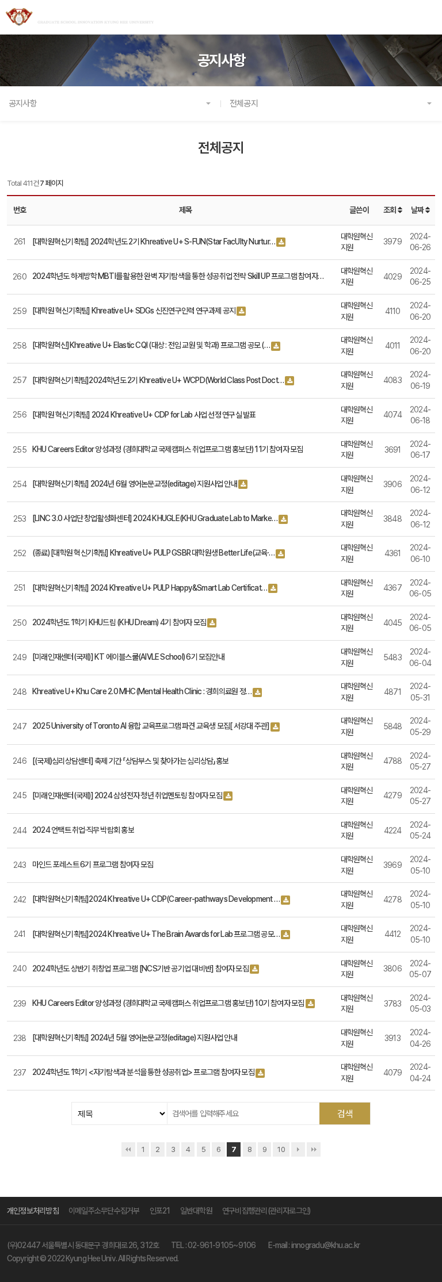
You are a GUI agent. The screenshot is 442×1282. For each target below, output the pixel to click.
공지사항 (23, 103)
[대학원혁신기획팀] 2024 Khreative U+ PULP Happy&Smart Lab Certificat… (149, 587)
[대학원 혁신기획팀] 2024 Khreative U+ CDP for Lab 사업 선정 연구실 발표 (144, 414)
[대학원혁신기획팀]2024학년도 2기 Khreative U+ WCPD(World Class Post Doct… (158, 380)
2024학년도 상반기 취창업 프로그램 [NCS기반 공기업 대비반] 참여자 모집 (140, 968)
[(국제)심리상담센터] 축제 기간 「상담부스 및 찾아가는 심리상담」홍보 (130, 761)
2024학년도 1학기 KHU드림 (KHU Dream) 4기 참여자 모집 (119, 622)
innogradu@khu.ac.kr (325, 1245)
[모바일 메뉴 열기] (427, 18)
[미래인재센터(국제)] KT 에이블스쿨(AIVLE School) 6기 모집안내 (128, 656)
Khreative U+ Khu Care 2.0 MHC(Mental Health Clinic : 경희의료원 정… (142, 691)
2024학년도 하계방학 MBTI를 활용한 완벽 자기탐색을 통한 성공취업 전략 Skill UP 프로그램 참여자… (177, 276)
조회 (390, 210)
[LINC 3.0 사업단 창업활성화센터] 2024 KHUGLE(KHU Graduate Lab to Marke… (154, 518)
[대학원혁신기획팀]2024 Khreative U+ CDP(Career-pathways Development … (156, 899)
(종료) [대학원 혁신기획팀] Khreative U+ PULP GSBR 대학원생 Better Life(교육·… (153, 552)
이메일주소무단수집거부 (104, 1210)
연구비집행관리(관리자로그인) (266, 1210)
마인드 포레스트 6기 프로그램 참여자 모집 (92, 864)
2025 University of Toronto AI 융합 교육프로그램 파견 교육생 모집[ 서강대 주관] (150, 725)
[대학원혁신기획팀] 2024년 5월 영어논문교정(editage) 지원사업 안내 (134, 1037)
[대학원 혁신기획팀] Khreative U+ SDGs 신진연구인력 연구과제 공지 (133, 310)
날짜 (418, 210)
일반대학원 (196, 1210)
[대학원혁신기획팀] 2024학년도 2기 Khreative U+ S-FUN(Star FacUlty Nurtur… (153, 241)
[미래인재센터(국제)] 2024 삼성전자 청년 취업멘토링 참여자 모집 (127, 795)
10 (281, 1149)
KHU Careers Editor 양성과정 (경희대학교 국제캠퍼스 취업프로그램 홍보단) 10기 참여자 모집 (168, 1003)
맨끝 (314, 1149)
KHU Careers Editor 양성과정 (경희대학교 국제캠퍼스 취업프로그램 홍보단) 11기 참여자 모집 (167, 449)
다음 (298, 1149)
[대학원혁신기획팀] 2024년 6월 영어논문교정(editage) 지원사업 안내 (134, 483)
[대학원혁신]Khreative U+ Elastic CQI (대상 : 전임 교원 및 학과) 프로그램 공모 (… (151, 345)
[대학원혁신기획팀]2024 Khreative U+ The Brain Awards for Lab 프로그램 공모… (156, 934)
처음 (128, 1149)
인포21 (160, 1210)
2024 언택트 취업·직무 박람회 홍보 (83, 830)
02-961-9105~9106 (222, 1245)
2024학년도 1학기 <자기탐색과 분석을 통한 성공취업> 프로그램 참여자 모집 (143, 1072)
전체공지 (244, 103)
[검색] (344, 1113)
